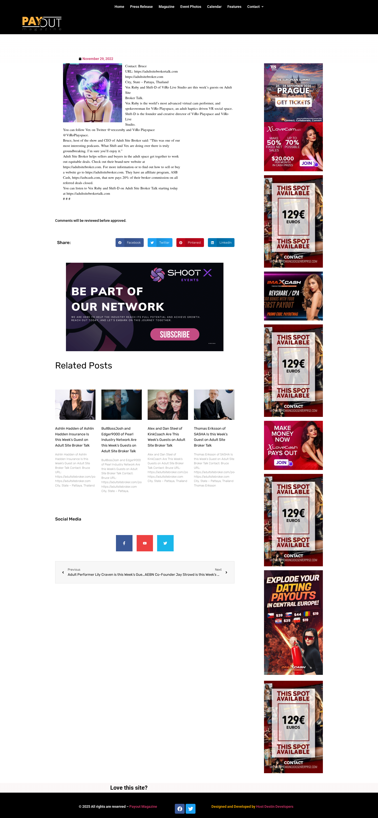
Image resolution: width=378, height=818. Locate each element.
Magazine (166, 7)
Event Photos (190, 7)
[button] (255, 6)
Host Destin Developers (274, 806)
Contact (253, 7)
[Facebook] (180, 809)
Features (234, 7)
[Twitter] (165, 543)
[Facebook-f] (124, 543)
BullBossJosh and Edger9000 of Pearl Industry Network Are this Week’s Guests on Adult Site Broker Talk (118, 439)
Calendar (214, 7)
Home (119, 7)
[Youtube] (145, 543)
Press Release (141, 7)
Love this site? (128, 787)
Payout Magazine (143, 806)
